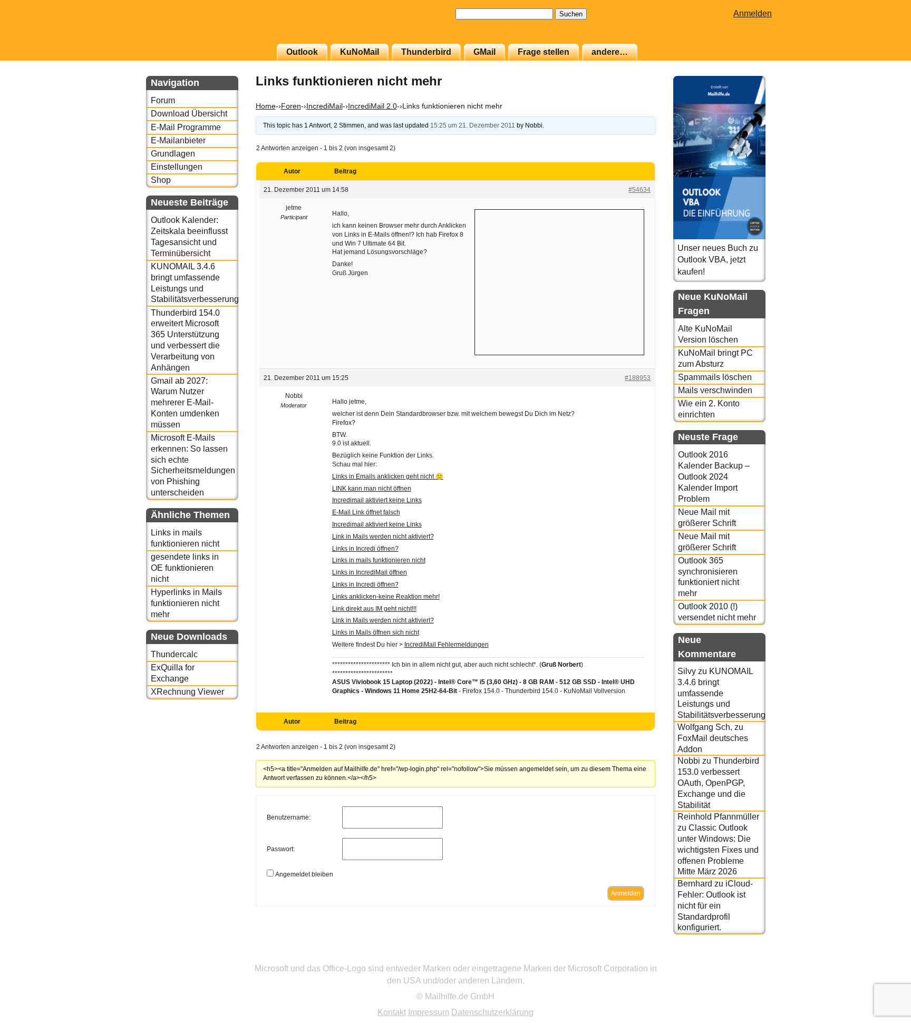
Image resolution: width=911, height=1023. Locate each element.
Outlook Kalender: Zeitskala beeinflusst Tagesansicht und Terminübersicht (189, 236)
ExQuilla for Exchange (173, 673)
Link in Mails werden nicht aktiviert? (383, 536)
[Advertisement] (559, 281)
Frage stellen (543, 51)
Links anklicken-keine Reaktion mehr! (386, 596)
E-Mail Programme (186, 127)
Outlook (302, 51)
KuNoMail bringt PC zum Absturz (715, 358)
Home (266, 106)
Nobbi (688, 760)
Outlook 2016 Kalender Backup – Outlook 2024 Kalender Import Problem (714, 476)
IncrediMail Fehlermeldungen (446, 644)
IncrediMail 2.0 (372, 106)
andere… (610, 51)
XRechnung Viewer (187, 691)
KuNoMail (359, 51)
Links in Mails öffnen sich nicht (375, 632)
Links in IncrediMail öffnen (369, 572)
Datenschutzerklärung (492, 1012)
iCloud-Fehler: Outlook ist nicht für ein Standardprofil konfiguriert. (715, 905)
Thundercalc (174, 654)
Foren (291, 106)
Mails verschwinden (715, 390)
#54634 (639, 189)
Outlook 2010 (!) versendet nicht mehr (717, 612)
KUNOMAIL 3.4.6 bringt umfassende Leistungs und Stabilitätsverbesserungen (194, 283)
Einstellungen (176, 166)
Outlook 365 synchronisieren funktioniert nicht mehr (708, 577)
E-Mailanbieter (178, 140)
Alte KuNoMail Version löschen (708, 334)
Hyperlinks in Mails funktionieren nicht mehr (186, 603)
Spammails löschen (715, 377)
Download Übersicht (189, 113)
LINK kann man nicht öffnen (371, 488)
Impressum (428, 1012)
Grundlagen (173, 153)
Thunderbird (426, 51)
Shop (161, 180)
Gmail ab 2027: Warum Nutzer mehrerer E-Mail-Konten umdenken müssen (185, 402)
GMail (484, 51)
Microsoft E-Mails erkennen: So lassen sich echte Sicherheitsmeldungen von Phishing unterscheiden (193, 465)
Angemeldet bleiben (304, 874)
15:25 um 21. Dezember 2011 (472, 125)
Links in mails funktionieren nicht (185, 538)
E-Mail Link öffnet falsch (366, 512)
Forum (163, 100)
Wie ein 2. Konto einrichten (709, 409)
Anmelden (752, 13)
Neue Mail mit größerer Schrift (707, 518)
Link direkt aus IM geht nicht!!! (374, 608)
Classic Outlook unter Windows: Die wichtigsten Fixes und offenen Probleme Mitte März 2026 (718, 849)
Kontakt (391, 1012)
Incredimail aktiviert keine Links (377, 500)
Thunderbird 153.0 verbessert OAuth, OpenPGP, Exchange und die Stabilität (718, 782)
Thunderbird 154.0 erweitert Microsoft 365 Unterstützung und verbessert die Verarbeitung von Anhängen (185, 340)
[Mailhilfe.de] (204, 27)
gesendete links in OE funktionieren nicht (185, 567)
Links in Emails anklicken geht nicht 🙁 (387, 476)
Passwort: (281, 849)
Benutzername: (289, 817)
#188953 (638, 378)
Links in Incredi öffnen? (365, 548)
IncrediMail (324, 106)
